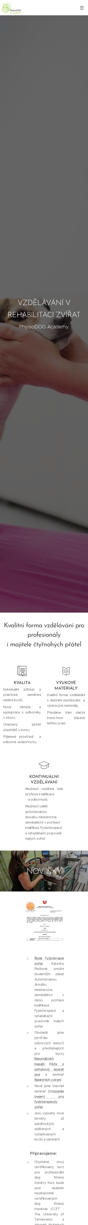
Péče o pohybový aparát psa (49, 1069)
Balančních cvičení (47, 1080)
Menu (82, 7)
